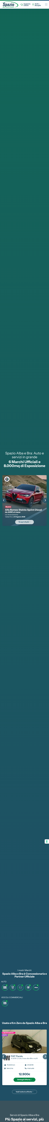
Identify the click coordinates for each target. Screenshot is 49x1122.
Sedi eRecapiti (38, 4)
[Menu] (46, 4)
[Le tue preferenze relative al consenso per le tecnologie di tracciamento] (47, 841)
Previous (3, 500)
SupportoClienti (27, 4)
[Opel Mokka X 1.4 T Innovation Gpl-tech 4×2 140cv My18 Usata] (24, 1041)
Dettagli (23, 1079)
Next (45, 500)
